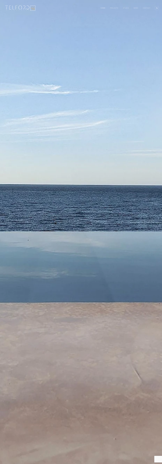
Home (103, 8)
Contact (147, 8)
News (136, 8)
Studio (126, 8)
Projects (114, 8)
